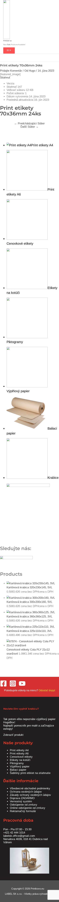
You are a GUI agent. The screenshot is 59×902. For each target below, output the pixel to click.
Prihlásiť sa (7, 41)
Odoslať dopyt (47, 690)
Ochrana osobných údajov (26, 791)
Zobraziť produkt (13, 734)
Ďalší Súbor (29, 126)
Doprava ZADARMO (22, 798)
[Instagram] (12, 686)
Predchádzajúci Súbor (29, 123)
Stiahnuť (5, 77)
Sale (9, 44)
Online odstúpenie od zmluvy (27, 807)
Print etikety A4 (19, 750)
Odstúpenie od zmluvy (23, 804)
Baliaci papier (18, 769)
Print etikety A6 (19, 753)
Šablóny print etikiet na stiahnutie (30, 773)
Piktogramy (17, 763)
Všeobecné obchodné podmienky (30, 788)
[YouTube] (22, 686)
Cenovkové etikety (21, 756)
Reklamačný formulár (23, 811)
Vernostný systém (21, 801)
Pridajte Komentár (11, 70)
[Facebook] (3, 686)
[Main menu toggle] (9, 50)
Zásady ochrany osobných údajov (30, 794)
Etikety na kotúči (20, 760)
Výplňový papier (20, 766)
